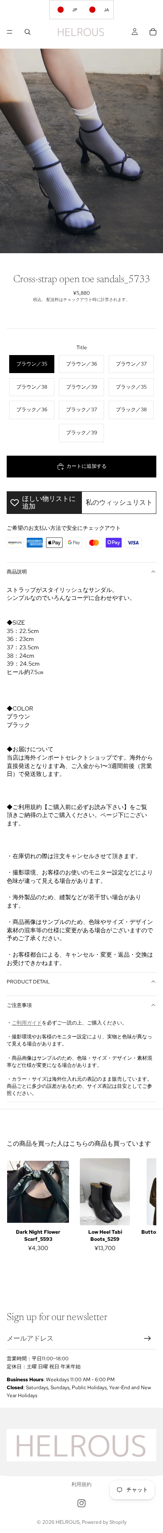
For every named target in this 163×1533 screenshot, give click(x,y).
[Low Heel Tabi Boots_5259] (105, 1191)
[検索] (27, 32)
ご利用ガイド (27, 1022)
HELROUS (67, 1522)
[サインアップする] (147, 1338)
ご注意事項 (19, 1005)
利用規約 (81, 1484)
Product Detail (28, 981)
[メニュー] (9, 32)
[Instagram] (81, 1503)
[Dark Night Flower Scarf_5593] (38, 1191)
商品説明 (17, 571)
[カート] (153, 32)
